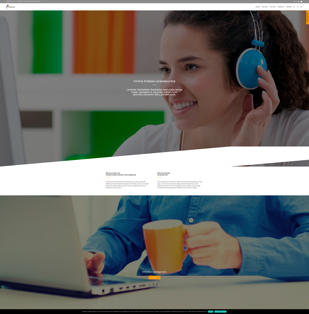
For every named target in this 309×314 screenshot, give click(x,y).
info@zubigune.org (10, 1)
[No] (307, 311)
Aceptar (210, 311)
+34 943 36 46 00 (19, 1)
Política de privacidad (220, 311)
